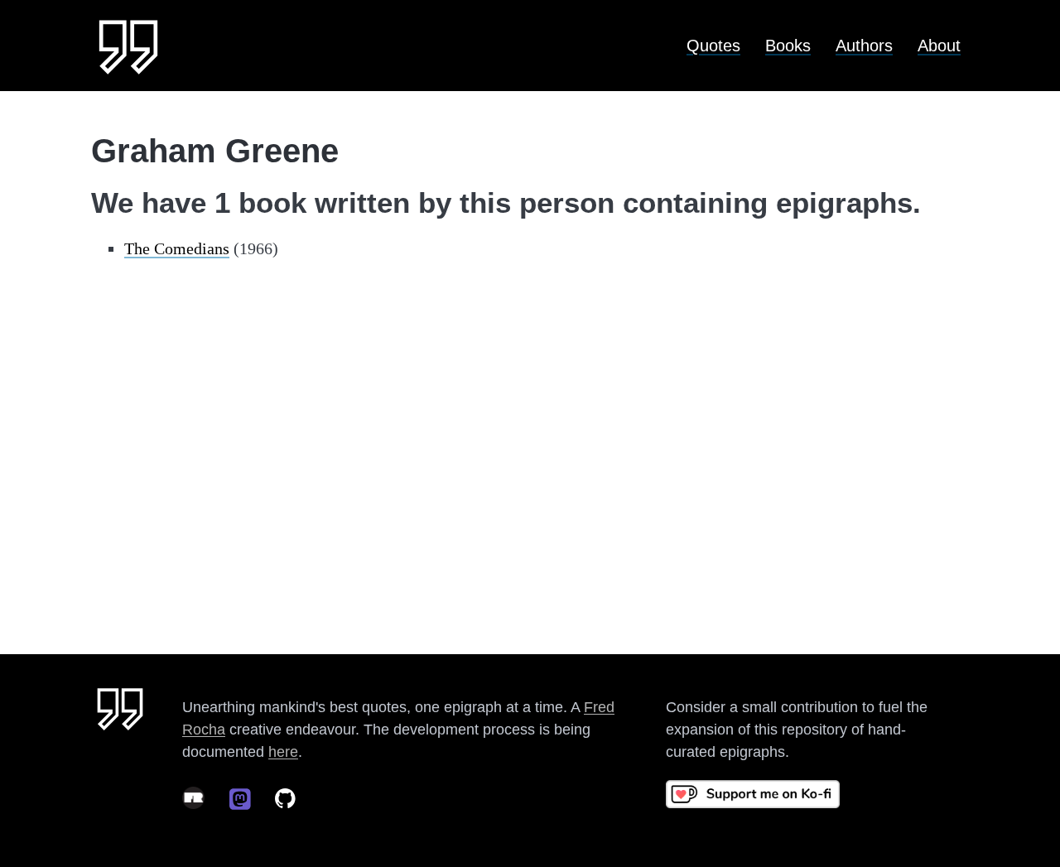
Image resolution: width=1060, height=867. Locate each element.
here (283, 752)
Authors (864, 45)
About (939, 45)
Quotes (713, 45)
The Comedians (176, 248)
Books (788, 45)
